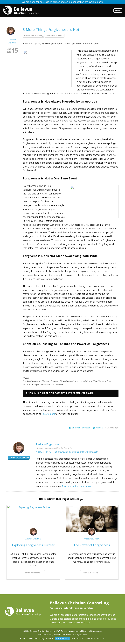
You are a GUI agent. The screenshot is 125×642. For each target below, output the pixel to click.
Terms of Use (77, 638)
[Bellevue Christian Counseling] (21, 10)
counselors (49, 414)
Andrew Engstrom (33, 539)
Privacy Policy (62, 638)
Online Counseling (36, 638)
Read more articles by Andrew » (76, 486)
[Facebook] (20, 638)
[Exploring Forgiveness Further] (33, 519)
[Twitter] (24, 638)
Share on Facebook (81, 427)
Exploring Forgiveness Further (33, 545)
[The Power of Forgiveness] (92, 519)
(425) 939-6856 (81, 634)
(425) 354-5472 (43, 451)
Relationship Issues (54, 35)
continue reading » (33, 573)
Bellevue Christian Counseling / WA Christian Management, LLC (57, 631)
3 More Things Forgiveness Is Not (51, 29)
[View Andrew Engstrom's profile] (11, 35)
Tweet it (99, 427)
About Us (50, 638)
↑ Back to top (111, 427)
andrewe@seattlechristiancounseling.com (76, 451)
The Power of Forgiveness (92, 545)
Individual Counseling (33, 35)
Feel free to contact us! (95, 638)
